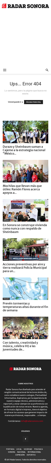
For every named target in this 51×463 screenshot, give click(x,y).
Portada (6, 220)
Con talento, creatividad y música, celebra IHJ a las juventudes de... (20, 346)
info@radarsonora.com (32, 421)
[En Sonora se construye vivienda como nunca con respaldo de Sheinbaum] (25, 210)
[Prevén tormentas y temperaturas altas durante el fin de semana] (25, 288)
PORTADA (10, 449)
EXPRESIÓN (20, 455)
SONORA (11, 452)
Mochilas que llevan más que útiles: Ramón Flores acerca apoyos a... (22, 189)
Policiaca (6, 142)
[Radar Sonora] (25, 6)
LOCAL (19, 449)
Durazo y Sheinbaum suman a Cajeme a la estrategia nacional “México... (24, 150)
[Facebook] (25, 439)
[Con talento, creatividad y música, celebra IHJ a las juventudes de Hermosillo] (25, 328)
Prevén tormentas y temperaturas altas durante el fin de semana (25, 307)
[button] (47, 70)
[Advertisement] (25, 39)
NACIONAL (21, 452)
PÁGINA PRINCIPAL (33, 102)
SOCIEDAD (28, 449)
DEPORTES (31, 455)
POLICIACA (38, 449)
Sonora (6, 259)
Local (5, 181)
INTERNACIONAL (34, 452)
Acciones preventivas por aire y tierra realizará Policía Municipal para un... (25, 267)
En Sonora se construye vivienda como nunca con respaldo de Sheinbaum (25, 228)
